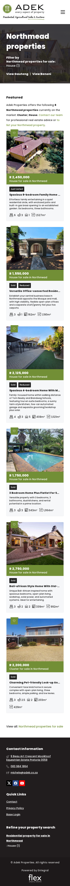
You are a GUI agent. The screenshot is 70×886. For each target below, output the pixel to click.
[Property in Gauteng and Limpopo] (23, 11)
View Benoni (41, 74)
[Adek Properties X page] (9, 783)
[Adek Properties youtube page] (22, 783)
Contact (11, 801)
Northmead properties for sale (30, 62)
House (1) (13, 66)
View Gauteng (17, 74)
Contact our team (51, 115)
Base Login (13, 814)
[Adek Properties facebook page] (15, 783)
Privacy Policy (15, 808)
